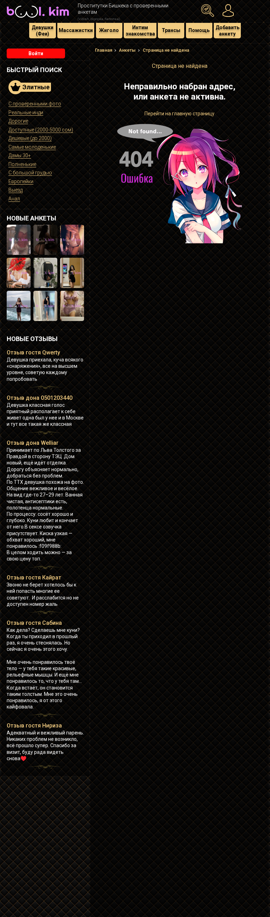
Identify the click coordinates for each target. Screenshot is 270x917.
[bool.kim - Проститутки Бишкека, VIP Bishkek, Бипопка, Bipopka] (38, 18)
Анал (14, 198)
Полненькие (22, 164)
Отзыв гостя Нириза (34, 725)
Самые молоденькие (32, 147)
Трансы (171, 30)
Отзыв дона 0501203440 (39, 398)
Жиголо (109, 30)
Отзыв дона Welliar (32, 443)
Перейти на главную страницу (179, 113)
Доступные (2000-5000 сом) (40, 130)
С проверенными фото (34, 104)
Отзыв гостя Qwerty (33, 352)
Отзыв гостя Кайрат (34, 577)
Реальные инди (25, 112)
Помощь (199, 30)
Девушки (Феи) (42, 31)
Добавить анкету (227, 31)
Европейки (20, 181)
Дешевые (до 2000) (30, 138)
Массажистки (76, 30)
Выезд (15, 190)
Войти (35, 53)
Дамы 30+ (19, 155)
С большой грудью (30, 172)
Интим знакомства (140, 31)
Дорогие (18, 121)
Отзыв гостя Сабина (34, 623)
